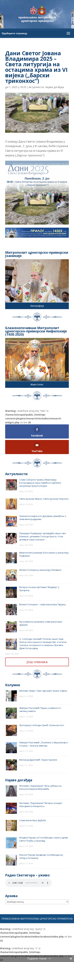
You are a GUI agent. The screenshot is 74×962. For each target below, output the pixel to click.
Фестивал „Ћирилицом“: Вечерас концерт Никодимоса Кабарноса (40, 805)
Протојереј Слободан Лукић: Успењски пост (41, 725)
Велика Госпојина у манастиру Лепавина (40, 570)
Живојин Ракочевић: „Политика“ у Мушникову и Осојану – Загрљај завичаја (43, 744)
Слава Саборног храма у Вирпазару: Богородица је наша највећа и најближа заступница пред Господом (40, 482)
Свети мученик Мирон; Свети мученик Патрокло (44, 498)
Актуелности (36, 87)
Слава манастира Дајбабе (32, 820)
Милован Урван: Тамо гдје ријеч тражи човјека (43, 690)
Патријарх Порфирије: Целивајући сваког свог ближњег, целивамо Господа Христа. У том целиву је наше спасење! (42, 536)
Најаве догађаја (54, 87)
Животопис (37, 384)
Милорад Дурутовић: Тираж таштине (38, 759)
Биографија (37, 305)
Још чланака (37, 661)
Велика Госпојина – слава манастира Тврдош (42, 604)
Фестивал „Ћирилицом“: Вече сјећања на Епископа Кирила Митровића (40, 787)
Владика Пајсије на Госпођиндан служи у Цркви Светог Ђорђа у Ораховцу (43, 839)
